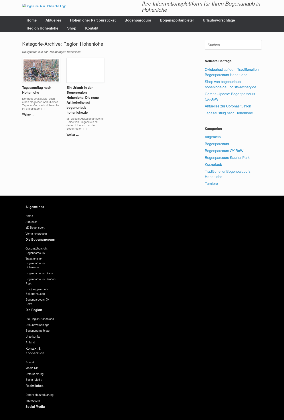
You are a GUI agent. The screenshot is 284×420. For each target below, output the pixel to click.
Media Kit (32, 368)
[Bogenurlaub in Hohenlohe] (44, 5)
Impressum (33, 400)
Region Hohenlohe (42, 28)
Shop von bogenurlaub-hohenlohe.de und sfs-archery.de (230, 84)
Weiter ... (28, 114)
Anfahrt (30, 342)
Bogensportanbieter (177, 20)
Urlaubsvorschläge (219, 20)
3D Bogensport (35, 227)
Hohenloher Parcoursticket (93, 20)
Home (32, 20)
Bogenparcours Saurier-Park (227, 157)
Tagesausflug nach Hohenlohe (36, 90)
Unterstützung (34, 374)
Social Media (34, 379)
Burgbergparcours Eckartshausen (37, 291)
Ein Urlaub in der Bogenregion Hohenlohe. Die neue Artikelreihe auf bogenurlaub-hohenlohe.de (83, 100)
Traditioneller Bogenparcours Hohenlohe (35, 262)
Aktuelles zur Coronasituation (228, 106)
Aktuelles (53, 20)
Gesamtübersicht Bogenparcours (36, 250)
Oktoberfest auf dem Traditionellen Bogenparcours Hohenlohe (232, 72)
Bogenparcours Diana (39, 273)
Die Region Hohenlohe (40, 319)
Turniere (211, 183)
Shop (71, 28)
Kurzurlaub (213, 164)
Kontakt (91, 28)
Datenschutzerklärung (39, 394)
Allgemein (213, 136)
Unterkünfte (33, 336)
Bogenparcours (137, 20)
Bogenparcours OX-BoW (224, 150)
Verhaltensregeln (36, 233)
